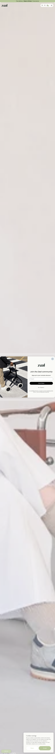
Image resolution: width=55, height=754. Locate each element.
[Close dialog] (52, 359)
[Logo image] (4, 5)
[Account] (45, 5)
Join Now (41, 383)
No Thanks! (41, 387)
